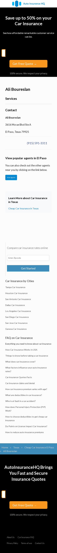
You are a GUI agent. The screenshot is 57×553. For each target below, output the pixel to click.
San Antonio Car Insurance (18, 299)
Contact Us (40, 543)
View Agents (11, 177)
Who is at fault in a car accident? (20, 401)
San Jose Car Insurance (16, 323)
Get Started (28, 268)
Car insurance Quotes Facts (18, 377)
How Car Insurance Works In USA (21, 349)
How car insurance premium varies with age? (26, 389)
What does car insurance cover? (20, 361)
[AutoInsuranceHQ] (28, 3)
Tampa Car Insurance (15, 287)
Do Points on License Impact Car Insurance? (26, 426)
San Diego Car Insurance (17, 317)
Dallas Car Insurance (15, 305)
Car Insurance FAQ (26, 537)
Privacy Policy (12, 543)
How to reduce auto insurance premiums (24, 432)
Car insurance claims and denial (20, 383)
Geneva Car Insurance (16, 329)
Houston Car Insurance (16, 293)
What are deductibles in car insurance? (23, 395)
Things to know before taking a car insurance (26, 355)
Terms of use (26, 543)
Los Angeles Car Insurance (18, 311)
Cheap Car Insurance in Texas (23, 208)
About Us (11, 537)
